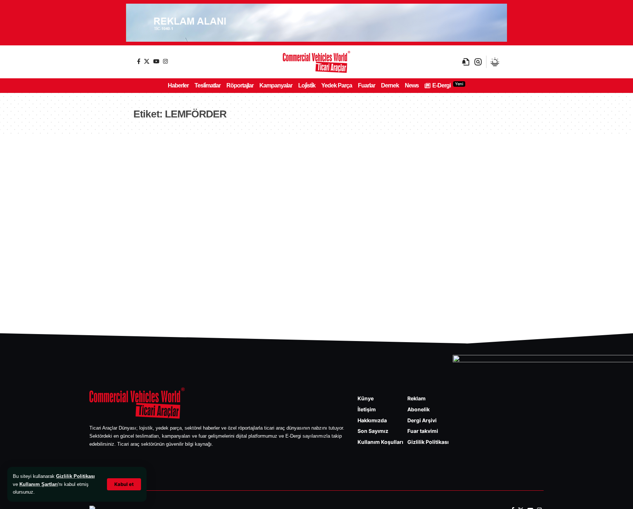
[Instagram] (165, 61)
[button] (124, 484)
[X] (146, 61)
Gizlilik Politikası (75, 476)
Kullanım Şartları (38, 484)
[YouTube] (156, 61)
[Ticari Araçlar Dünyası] (316, 62)
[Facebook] (138, 61)
